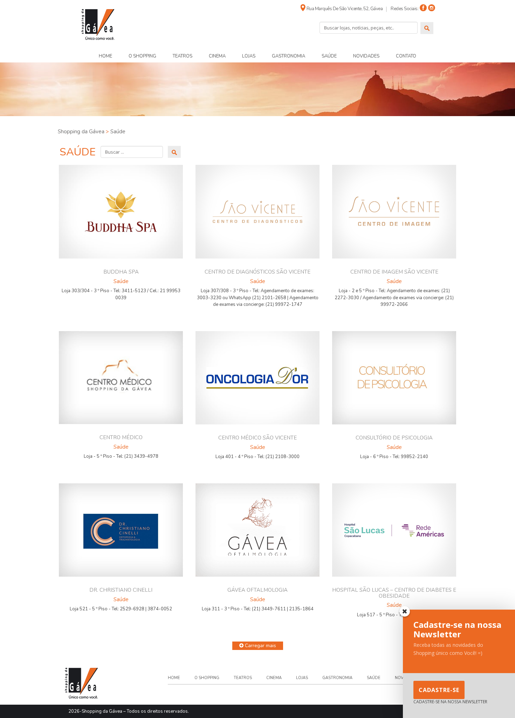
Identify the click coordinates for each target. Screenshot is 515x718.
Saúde (329, 56)
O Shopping (142, 56)
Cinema (217, 56)
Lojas (248, 56)
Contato (406, 56)
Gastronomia (288, 56)
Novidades (366, 56)
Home (105, 56)
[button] (257, 645)
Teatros (182, 56)
